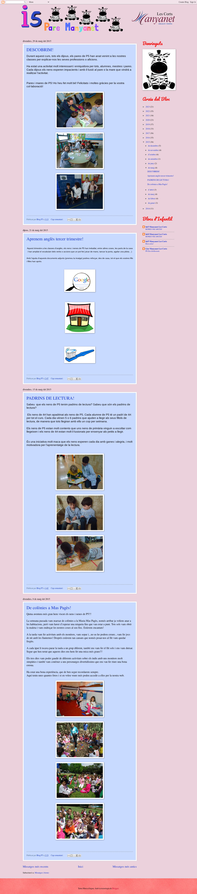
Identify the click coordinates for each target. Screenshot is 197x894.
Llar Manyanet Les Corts (156, 248)
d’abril (151, 189)
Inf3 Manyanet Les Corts (156, 226)
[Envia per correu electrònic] (68, 219)
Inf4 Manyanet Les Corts (156, 234)
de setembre (153, 159)
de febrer (152, 198)
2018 (148, 128)
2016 (148, 137)
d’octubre (152, 154)
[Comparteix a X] (74, 219)
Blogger (115, 888)
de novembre (153, 150)
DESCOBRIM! (40, 49)
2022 (148, 111)
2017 (148, 133)
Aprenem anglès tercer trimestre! (55, 239)
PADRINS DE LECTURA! (50, 398)
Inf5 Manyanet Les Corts (156, 241)
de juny (151, 163)
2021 (148, 115)
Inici (80, 866)
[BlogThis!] (71, 219)
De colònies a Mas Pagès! (49, 607)
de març (151, 194)
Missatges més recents (35, 866)
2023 (148, 106)
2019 (148, 124)
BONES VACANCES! (154, 229)
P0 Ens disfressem (152, 251)
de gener (151, 203)
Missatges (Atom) (42, 872)
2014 (148, 208)
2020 (148, 120)
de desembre (153, 145)
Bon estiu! (150, 243)
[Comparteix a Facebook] (77, 219)
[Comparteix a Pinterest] (79, 219)
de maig (151, 167)
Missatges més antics (125, 866)
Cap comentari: (57, 219)
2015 (148, 142)
